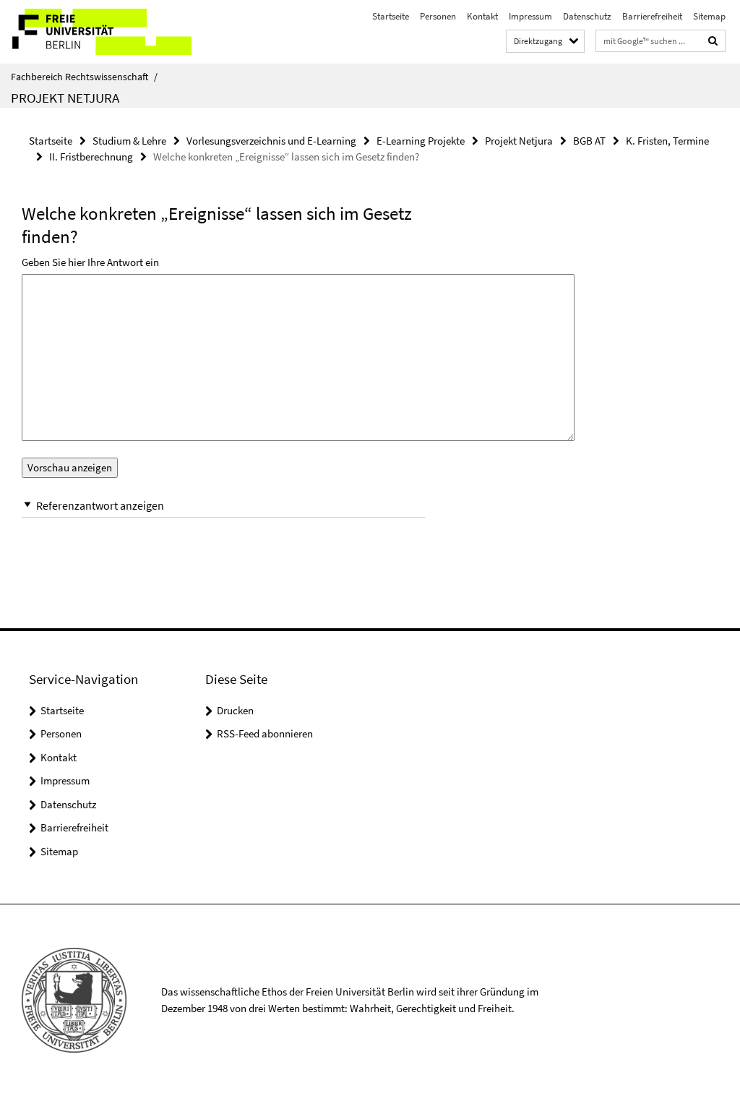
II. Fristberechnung (91, 156)
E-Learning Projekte (421, 140)
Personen (438, 16)
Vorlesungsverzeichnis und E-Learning (271, 140)
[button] (223, 505)
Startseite (390, 16)
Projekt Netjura (65, 97)
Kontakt (482, 16)
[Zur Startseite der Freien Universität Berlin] (96, 32)
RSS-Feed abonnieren (265, 733)
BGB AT (589, 140)
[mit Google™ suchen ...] (713, 41)
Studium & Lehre (129, 140)
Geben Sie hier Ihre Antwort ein (90, 262)
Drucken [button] (235, 710)
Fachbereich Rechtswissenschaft (84, 77)
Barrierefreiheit (652, 16)
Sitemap (709, 16)
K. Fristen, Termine (667, 140)
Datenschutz (587, 16)
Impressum (530, 16)
